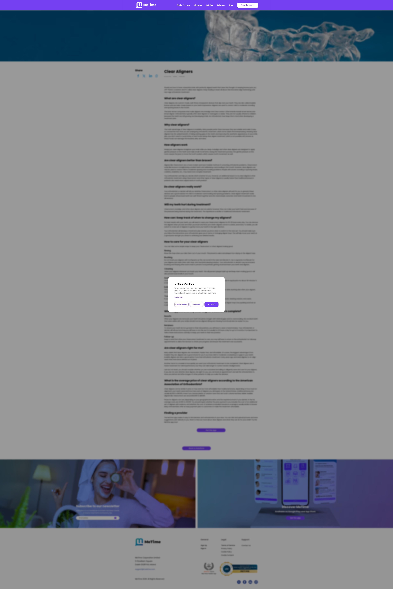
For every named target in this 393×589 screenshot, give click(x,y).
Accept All (211, 304)
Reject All (196, 304)
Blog (231, 5)
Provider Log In (247, 5)
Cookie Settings (181, 304)
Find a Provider (183, 5)
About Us (198, 5)
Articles (209, 5)
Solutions (221, 5)
